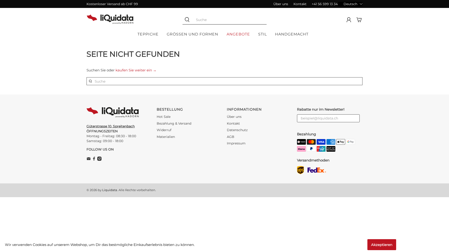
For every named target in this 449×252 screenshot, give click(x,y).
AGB (230, 137)
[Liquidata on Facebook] (94, 160)
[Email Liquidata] (89, 160)
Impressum (236, 143)
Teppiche (148, 34)
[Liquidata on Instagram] (99, 160)
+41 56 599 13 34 (325, 4)
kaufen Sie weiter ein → (136, 70)
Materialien (166, 137)
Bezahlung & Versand (174, 123)
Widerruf (164, 130)
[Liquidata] (110, 19)
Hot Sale (163, 117)
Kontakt (300, 4)
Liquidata (109, 190)
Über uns (280, 4)
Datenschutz (237, 130)
